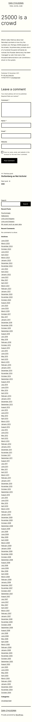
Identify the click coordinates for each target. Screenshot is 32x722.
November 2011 (6, 452)
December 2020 (6, 294)
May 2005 (4, 673)
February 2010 (6, 512)
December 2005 (6, 653)
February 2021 (6, 288)
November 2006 (7, 622)
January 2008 (6, 582)
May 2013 (4, 416)
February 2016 (6, 342)
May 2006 (4, 639)
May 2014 (4, 390)
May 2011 (4, 469)
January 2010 (6, 514)
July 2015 (4, 351)
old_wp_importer (8, 75)
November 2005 (7, 656)
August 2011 (5, 461)
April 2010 (4, 506)
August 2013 (5, 407)
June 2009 (5, 534)
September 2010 (7, 492)
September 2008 (7, 560)
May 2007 (4, 605)
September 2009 (7, 526)
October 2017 (6, 314)
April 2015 (4, 359)
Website (4, 142)
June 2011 (4, 466)
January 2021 (6, 291)
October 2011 (6, 455)
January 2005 (6, 684)
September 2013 (7, 404)
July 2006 (4, 633)
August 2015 (5, 348)
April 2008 (4, 574)
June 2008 (5, 568)
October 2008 (6, 557)
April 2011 (4, 472)
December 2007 (6, 585)
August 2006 (5, 630)
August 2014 (5, 382)
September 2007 (7, 594)
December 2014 (6, 370)
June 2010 (4, 500)
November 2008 (7, 554)
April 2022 (4, 272)
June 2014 (4, 387)
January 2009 (6, 548)
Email (3, 131)
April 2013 (4, 418)
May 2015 (4, 356)
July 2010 (4, 498)
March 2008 (5, 577)
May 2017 (4, 317)
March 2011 (5, 475)
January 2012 (6, 447)
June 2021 (4, 277)
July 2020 (4, 305)
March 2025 (5, 243)
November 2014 (6, 373)
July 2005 (4, 667)
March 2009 (5, 543)
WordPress (19, 715)
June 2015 (4, 353)
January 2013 (6, 424)
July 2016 (4, 336)
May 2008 (4, 571)
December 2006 (6, 619)
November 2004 (7, 690)
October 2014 (6, 376)
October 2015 (6, 345)
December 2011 (6, 450)
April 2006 (4, 642)
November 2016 (6, 325)
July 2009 (4, 531)
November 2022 (7, 266)
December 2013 (6, 401)
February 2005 (6, 681)
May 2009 (4, 537)
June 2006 (5, 636)
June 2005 (5, 670)
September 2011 (6, 458)
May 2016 (4, 339)
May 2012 (4, 435)
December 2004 (6, 687)
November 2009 (7, 520)
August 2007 (5, 596)
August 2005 (5, 664)
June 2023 (5, 252)
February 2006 (6, 647)
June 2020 (5, 308)
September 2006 (7, 627)
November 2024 (7, 246)
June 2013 (4, 413)
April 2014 (4, 393)
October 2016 (6, 328)
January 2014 (6, 399)
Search (3, 200)
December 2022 (6, 263)
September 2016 (7, 331)
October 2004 (6, 692)
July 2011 (4, 464)
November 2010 (6, 486)
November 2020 (7, 297)
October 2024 (6, 249)
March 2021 (5, 286)
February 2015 (6, 365)
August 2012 (5, 427)
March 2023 (5, 257)
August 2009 (5, 529)
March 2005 (5, 678)
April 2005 (4, 675)
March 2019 (5, 311)
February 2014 (6, 396)
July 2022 (4, 269)
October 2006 (6, 625)
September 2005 (7, 661)
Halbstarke (5, 216)
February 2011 (6, 478)
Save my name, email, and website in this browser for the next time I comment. (17, 153)
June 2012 (4, 432)
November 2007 (6, 588)
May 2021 (4, 280)
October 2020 (6, 300)
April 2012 (4, 438)
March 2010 (5, 509)
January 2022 (6, 274)
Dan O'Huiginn (16, 3)
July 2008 (4, 565)
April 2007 (4, 608)
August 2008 (5, 562)
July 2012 (4, 430)
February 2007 (6, 613)
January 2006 (6, 650)
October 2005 (6, 658)
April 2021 (4, 283)
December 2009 (6, 517)
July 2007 (4, 599)
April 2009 (4, 540)
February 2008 (6, 579)
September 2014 (7, 379)
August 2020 (5, 303)
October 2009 (6, 523)
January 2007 (6, 616)
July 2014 (4, 384)
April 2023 (4, 255)
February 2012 (6, 444)
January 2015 (6, 368)
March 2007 (5, 610)
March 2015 (5, 362)
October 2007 (6, 591)
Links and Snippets (7, 219)
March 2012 (5, 441)
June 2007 (5, 602)
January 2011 (5, 481)
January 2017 (6, 320)
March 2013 (5, 421)
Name (3, 121)
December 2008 (6, 551)
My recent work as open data (11, 224)
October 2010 (6, 489)
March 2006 (5, 644)
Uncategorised (15, 77)
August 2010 (5, 495)
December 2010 (6, 483)
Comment (5, 100)
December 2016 (6, 322)
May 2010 (4, 503)
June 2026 (5, 240)
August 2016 (5, 334)
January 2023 (6, 260)
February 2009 (6, 546)
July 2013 (4, 410)
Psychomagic (6, 213)
